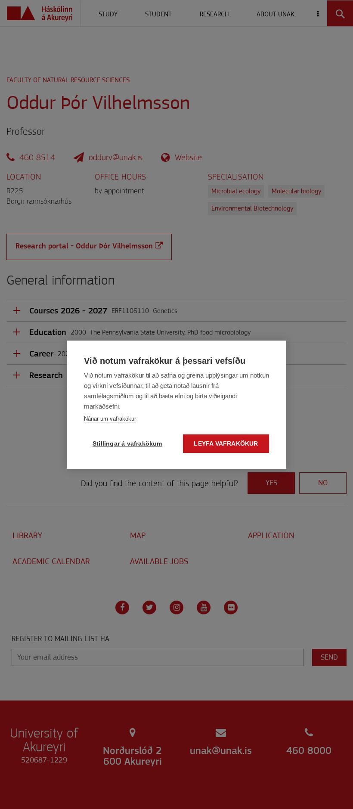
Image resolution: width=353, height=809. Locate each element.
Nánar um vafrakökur (110, 418)
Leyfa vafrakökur (226, 443)
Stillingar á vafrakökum (127, 443)
